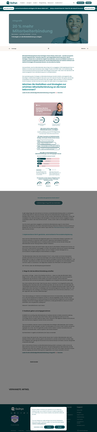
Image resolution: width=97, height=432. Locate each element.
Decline (49, 427)
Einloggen (88, 2)
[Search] (74, 2)
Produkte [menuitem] (22, 2)
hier (56, 92)
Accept (60, 427)
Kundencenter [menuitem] (58, 2)
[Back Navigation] (48, 48)
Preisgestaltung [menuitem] (42, 2)
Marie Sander (15, 34)
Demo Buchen (80, 2)
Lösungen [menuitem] (29, 2)
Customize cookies (38, 427)
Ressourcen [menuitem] (50, 2)
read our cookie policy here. (39, 423)
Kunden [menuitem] (35, 2)
